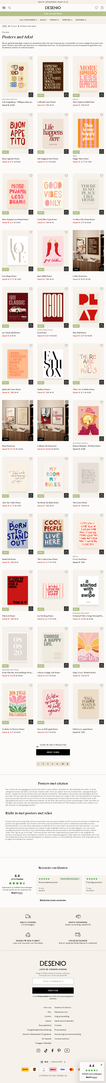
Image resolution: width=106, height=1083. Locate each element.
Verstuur (53, 990)
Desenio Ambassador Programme (37, 1034)
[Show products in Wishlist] (96, 8)
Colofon (48, 1016)
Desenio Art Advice (63, 1007)
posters (25, 789)
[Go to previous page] (38, 764)
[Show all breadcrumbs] (4, 26)
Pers (49, 1012)
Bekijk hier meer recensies (53, 900)
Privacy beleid (42, 996)
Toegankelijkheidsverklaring (39, 1030)
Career (48, 1021)
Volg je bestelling (62, 1016)
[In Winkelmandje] (31, 94)
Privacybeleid (60, 1030)
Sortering (80, 20)
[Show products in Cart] (102, 8)
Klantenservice (61, 1012)
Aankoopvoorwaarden (64, 1021)
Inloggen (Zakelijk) (43, 1043)
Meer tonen (53, 752)
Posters (14, 26)
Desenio (60, 1076)
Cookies (58, 1025)
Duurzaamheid (45, 1025)
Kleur (42, 20)
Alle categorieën (27, 20)
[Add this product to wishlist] (31, 58)
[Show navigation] (4, 8)
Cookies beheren (62, 1039)
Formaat (54, 20)
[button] (92, 1071)
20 (63, 764)
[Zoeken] (9, 8)
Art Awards (46, 1039)
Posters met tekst (28, 26)
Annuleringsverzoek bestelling (68, 1034)
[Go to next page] (67, 764)
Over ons (47, 1007)
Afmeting (66, 20)
